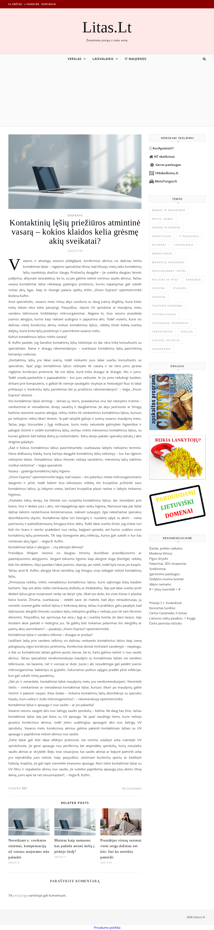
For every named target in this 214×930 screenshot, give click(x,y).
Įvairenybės (161, 348)
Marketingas (162, 253)
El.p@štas (15, 4)
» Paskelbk (31, 4)
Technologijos (164, 314)
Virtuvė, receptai (166, 340)
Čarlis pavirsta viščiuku (165, 623)
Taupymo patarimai (167, 305)
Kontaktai (48, 4)
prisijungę (20, 895)
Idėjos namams (160, 584)
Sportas (158, 288)
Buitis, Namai (162, 218)
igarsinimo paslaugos (164, 574)
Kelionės (159, 244)
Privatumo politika (107, 927)
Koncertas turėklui (162, 608)
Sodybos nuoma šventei (166, 579)
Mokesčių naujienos (168, 262)
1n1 (24, 788)
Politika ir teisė (165, 279)
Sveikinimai (157, 569)
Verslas (75, 59)
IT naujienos (135, 59)
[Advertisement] (107, 95)
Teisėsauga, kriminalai (170, 323)
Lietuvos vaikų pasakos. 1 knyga (172, 618)
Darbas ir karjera (166, 227)
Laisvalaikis (103, 59)
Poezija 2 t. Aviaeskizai (165, 603)
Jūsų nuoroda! (165, 589)
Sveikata (75, 215)
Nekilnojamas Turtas (169, 270)
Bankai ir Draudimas (168, 210)
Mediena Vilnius (160, 553)
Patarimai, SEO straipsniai (167, 563)
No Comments (131, 788)
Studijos (179, 288)
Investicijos (161, 236)
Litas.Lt (107, 27)
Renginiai (193, 279)
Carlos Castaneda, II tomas (168, 613)
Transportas (162, 331)
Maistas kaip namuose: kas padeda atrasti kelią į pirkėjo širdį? (74, 846)
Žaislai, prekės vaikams (165, 548)
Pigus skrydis (158, 558)
